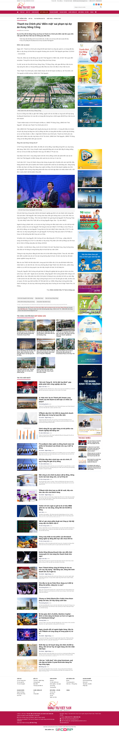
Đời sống (52, 693)
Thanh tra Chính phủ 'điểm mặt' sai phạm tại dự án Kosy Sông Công (48, 307)
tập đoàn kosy (39, 298)
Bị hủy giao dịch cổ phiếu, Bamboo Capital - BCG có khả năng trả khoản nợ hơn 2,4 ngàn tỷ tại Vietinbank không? (56, 616)
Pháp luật (85, 685)
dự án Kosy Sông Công (52, 298)
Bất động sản (44, 12)
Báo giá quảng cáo (64, 722)
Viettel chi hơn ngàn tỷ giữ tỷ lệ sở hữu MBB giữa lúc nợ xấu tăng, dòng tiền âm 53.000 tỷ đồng (55, 508)
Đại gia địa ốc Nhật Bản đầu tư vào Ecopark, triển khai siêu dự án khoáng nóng (46, 333)
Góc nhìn (41, 512)
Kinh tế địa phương (87, 680)
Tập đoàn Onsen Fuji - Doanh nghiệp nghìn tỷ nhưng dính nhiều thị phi (25, 371)
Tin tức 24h (53, 0)
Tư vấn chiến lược (44, 433)
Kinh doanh (35, 12)
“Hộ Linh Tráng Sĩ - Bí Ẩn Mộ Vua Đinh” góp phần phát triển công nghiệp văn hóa (94, 442)
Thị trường (52, 685)
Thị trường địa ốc (39, 18)
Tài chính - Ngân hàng (45, 417)
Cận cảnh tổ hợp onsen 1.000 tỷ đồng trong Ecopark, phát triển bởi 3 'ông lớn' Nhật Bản (46, 352)
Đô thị (30, 18)
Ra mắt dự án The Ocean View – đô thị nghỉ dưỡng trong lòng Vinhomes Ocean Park (26, 333)
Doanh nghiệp (54, 12)
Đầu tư (28, 12)
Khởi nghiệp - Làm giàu (55, 683)
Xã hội (51, 695)
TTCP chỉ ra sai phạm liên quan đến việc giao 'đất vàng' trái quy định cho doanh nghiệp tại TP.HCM (65, 334)
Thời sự (22, 12)
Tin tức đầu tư (60, 0)
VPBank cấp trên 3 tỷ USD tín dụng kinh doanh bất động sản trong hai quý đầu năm (94, 454)
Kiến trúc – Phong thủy (54, 18)
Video (91, 12)
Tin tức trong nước (44, 479)
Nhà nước (85, 682)
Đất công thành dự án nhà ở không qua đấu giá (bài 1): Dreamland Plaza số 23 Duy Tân (65, 352)
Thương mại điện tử (38, 685)
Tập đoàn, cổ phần (87, 683)
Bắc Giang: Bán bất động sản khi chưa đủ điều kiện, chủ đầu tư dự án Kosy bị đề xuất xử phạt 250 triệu (44, 38)
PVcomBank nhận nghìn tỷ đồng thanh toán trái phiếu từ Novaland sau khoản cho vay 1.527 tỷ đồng (56, 446)
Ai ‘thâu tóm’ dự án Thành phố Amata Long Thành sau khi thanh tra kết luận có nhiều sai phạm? (55, 400)
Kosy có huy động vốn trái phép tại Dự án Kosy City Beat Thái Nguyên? (37, 40)
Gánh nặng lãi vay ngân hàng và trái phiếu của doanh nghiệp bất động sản (94, 460)
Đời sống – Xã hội (83, 12)
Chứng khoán (36, 682)
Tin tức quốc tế (20, 682)
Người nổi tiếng (20, 692)
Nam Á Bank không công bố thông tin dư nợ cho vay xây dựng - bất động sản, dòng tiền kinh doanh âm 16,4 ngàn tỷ (57, 570)
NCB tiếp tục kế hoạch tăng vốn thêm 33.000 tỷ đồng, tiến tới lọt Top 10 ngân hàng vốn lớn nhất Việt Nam (57, 647)
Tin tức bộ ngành (21, 683)
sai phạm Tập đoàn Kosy (44, 301)
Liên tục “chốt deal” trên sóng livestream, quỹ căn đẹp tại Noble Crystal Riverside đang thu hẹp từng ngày (56, 662)
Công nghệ (36, 693)
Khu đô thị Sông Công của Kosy (26, 301)
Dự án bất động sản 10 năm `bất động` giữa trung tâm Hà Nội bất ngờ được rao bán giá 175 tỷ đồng (26, 353)
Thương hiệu (42, 620)
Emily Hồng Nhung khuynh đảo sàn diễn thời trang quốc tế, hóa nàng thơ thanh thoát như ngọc (55, 554)
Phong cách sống (21, 693)
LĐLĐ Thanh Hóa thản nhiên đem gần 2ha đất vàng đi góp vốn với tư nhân (45, 371)
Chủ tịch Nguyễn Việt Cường (25, 298)
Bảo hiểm (35, 683)
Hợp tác (52, 680)
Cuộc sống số (72, 12)
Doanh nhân (63, 12)
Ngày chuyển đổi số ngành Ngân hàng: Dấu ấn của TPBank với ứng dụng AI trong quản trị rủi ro (56, 631)
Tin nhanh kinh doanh (68, 0)
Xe (34, 692)
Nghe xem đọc (43, 386)
